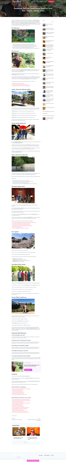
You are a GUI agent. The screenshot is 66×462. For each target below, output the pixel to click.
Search (44, 20)
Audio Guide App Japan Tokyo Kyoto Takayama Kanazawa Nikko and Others (22, 225)
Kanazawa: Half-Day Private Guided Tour (17, 389)
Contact (45, 1)
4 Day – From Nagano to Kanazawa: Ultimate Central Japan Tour (20, 407)
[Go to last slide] (13, 434)
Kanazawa (31, 6)
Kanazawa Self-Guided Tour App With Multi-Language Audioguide (21, 85)
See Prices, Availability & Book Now (32, 460)
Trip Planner (51, 1)
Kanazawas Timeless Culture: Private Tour (18, 393)
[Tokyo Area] (16, 1)
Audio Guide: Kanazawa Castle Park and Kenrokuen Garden (20, 84)
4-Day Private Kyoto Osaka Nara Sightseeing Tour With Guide (32, 438)
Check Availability (27, 369)
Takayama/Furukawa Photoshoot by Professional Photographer (34, 419)
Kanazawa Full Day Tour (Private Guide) (17, 419)
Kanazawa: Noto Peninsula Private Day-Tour (18, 392)
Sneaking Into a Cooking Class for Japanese (18, 83)
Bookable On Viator (14, 415)
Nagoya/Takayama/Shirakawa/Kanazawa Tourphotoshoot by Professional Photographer (24, 222)
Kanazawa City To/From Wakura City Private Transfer (19, 394)
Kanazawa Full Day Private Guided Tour (17, 405)
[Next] (38, 434)
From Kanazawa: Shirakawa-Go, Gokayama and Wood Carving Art (21, 399)
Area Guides (41, 455)
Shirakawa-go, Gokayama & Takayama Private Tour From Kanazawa (21, 388)
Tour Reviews (34, 6)
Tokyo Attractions (47, 455)
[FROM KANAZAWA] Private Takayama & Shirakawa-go (19, 408)
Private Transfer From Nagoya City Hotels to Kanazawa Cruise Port (21, 223)
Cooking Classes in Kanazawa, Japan (17, 226)
